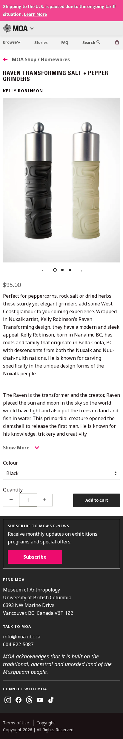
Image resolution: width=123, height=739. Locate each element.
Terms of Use (16, 723)
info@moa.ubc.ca (21, 636)
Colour (10, 463)
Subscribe (35, 557)
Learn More (35, 14)
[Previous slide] (42, 269)
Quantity (13, 489)
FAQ (64, 43)
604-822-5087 (18, 644)
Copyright (45, 723)
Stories (40, 43)
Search (89, 43)
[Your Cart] (117, 42)
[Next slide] (80, 269)
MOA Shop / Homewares (41, 59)
